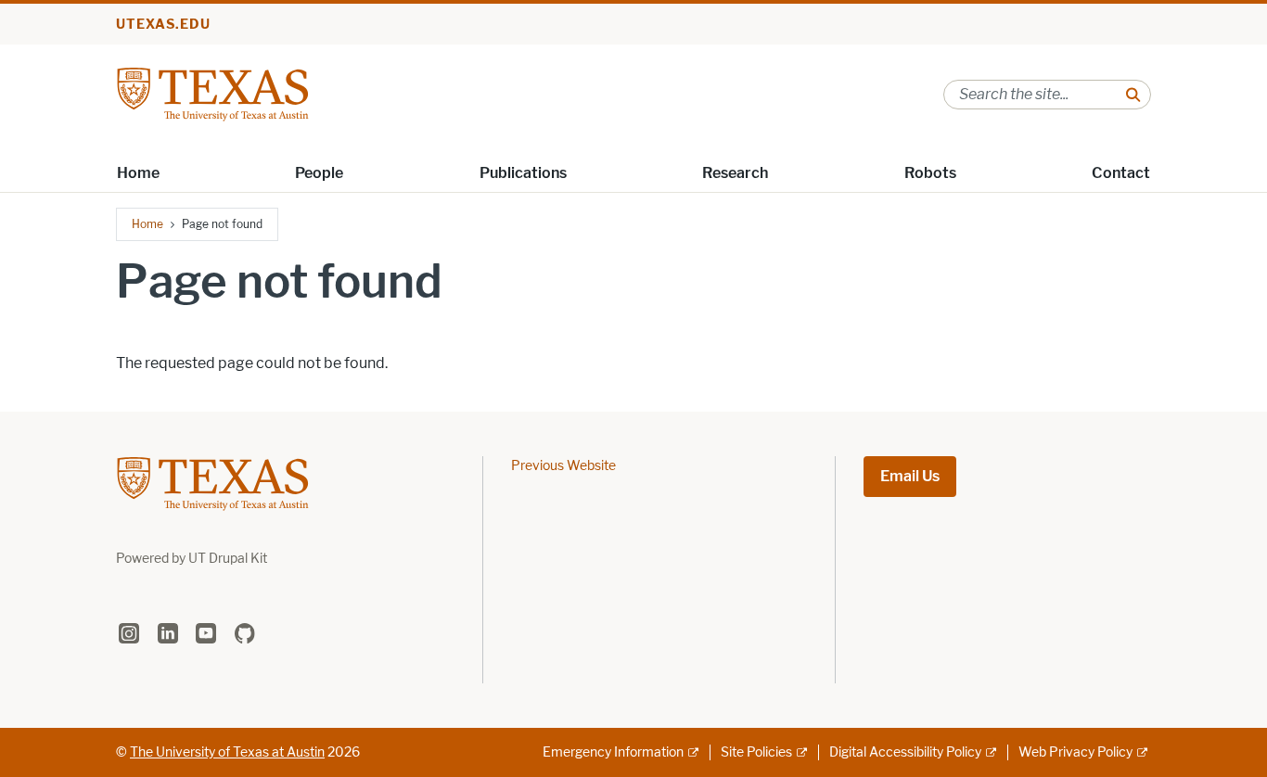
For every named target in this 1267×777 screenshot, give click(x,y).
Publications (523, 173)
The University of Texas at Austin (227, 752)
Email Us (910, 476)
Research (735, 173)
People (319, 173)
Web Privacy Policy (1075, 752)
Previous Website (563, 466)
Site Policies (756, 752)
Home (138, 173)
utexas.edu (163, 24)
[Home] (213, 93)
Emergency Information (613, 752)
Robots (930, 173)
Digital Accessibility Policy (905, 752)
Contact (1121, 173)
